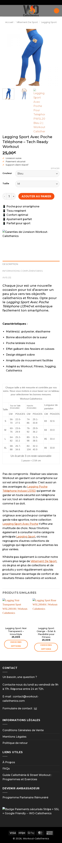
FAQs (6, 768)
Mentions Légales (14, 736)
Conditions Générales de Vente (23, 730)
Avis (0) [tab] (6, 277)
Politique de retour (15, 743)
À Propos (8, 762)
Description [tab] (10, 264)
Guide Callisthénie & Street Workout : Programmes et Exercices (27, 777)
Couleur (7, 173)
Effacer (55, 168)
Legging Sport (49, 22)
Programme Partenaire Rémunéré (25, 797)
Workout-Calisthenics (36, 838)
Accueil (9, 22)
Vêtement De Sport (27, 22)
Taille (5, 183)
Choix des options (16, 644)
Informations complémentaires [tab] (22, 271)
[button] (4, 11)
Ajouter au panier (36, 196)
